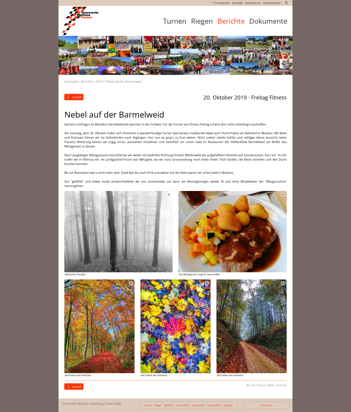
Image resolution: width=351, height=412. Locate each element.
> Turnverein (221, 3)
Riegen (202, 20)
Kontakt (237, 3)
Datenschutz (272, 3)
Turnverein (266, 405)
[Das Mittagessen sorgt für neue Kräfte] (232, 231)
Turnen (174, 20)
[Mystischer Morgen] (118, 231)
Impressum (253, 3)
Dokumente (268, 20)
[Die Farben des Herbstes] (99, 326)
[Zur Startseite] (82, 21)
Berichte (231, 20)
